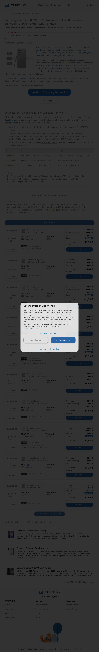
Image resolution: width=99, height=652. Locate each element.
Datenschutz (55, 349)
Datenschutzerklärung (31, 329)
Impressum (43, 349)
